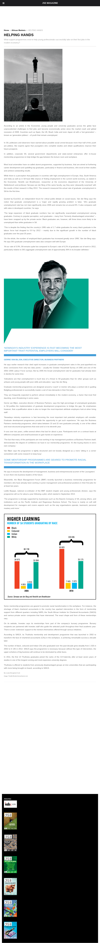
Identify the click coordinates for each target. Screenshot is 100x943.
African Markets (19, 30)
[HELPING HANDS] (34, 121)
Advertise (7, 799)
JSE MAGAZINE (50, 3)
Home (6, 30)
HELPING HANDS (19, 35)
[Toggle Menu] (3, 3)
